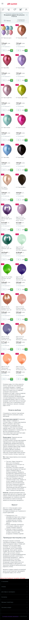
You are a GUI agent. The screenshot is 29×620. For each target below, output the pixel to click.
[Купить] (11, 50)
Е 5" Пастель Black (20, 187)
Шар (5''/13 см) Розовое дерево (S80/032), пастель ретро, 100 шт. (21, 309)
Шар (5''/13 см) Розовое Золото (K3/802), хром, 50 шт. (6, 309)
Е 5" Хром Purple (20, 67)
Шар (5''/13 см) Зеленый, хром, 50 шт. (6, 248)
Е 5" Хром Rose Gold (21, 38)
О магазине (4, 581)
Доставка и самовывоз (8, 592)
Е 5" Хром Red (5, 67)
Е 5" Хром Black (20, 157)
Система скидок (6, 607)
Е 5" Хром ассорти (6, 38)
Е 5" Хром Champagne (4, 188)
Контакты (4, 597)
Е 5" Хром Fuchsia (20, 127)
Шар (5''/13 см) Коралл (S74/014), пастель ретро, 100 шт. (21, 369)
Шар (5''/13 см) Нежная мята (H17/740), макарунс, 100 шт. (21, 249)
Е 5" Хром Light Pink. (6, 97)
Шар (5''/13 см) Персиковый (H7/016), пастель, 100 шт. (6, 369)
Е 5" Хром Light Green (21, 97)
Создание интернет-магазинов (10, 616)
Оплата (3, 586)
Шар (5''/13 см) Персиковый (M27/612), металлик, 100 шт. (21, 339)
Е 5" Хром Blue (5, 157)
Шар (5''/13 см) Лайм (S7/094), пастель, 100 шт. (6, 278)
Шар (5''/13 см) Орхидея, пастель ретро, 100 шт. (20, 219)
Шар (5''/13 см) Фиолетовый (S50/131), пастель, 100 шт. (21, 279)
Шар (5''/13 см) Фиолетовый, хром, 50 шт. (6, 219)
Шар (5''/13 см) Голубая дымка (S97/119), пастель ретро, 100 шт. (6, 339)
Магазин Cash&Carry (7, 602)
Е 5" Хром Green (5, 127)
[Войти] (26, 10)
